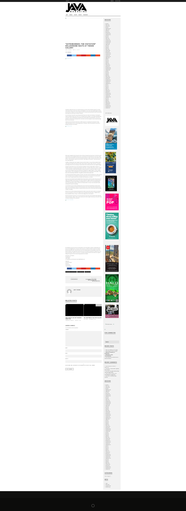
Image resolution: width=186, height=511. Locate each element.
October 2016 (108, 95)
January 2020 (108, 51)
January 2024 (108, 26)
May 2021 (107, 37)
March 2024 (107, 24)
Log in (107, 483)
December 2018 (108, 67)
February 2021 (108, 39)
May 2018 (107, 73)
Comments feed (108, 485)
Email (66, 353)
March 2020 (107, 49)
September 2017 (108, 83)
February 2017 (108, 90)
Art (67, 14)
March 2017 (107, 89)
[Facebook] (69, 55)
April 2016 (107, 100)
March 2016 (107, 101)
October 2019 (108, 55)
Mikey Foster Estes (87, 320)
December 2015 (108, 105)
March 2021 (107, 38)
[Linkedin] (93, 55)
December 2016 (108, 93)
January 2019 (108, 66)
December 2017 (108, 79)
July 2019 (107, 420)
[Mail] (97, 55)
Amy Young (68, 49)
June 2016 (107, 98)
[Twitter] (74, 55)
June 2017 (107, 85)
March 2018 (107, 76)
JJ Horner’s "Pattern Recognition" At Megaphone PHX (93, 280)
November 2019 (108, 54)
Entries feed (107, 484)
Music (80, 14)
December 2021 (108, 33)
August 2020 (108, 44)
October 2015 (108, 107)
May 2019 (107, 61)
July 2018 (107, 71)
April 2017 (107, 88)
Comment (67, 329)
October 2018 (108, 431)
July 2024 (107, 23)
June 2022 (107, 392)
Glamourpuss (74, 279)
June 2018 (107, 72)
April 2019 (107, 62)
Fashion (85, 14)
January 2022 (108, 32)
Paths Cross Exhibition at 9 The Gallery (112, 349)
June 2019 (107, 60)
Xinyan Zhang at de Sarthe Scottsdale (111, 351)
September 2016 (108, 96)
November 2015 (108, 106)
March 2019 (107, 63)
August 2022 (108, 29)
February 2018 (108, 77)
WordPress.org (108, 486)
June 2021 (107, 35)
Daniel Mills (68, 320)
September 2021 (108, 34)
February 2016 (108, 464)
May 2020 (107, 46)
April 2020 (107, 48)
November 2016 (108, 94)
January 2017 (108, 453)
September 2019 (108, 56)
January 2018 (108, 78)
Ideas (70, 14)
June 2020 (107, 45)
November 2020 (108, 403)
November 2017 (108, 442)
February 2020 (108, 50)
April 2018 (107, 74)
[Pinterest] (83, 55)
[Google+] (78, 55)
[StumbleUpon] (88, 55)
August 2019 (108, 57)
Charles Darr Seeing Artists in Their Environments (74, 318)
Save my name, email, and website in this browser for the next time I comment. (80, 365)
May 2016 (107, 99)
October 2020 (108, 43)
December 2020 (108, 40)
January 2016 (108, 104)
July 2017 (107, 84)
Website (66, 358)
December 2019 (108, 52)
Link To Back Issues (108, 113)
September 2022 (108, 28)
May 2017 (107, 87)
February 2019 (108, 65)
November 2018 (108, 68)
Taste (75, 14)
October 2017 (108, 82)
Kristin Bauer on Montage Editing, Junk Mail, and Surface (93, 318)
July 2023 (107, 27)
